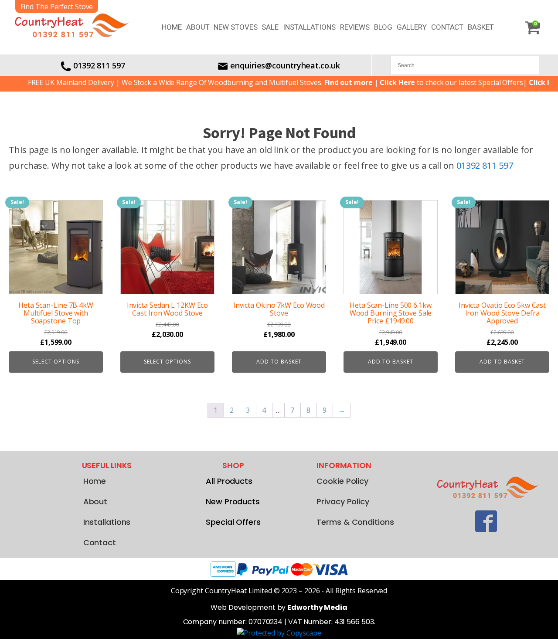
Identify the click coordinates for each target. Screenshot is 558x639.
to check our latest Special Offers (441, 82)
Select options (55, 361)
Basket (480, 27)
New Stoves (235, 27)
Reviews (355, 27)
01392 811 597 (99, 65)
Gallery (412, 27)
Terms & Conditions (355, 522)
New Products (233, 501)
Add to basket (279, 361)
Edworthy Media (317, 607)
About (198, 27)
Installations (309, 27)
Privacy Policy (342, 501)
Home (172, 27)
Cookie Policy (342, 481)
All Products (229, 481)
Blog (383, 27)
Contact (447, 27)
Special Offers (233, 522)
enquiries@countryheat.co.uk (285, 65)
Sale (270, 27)
